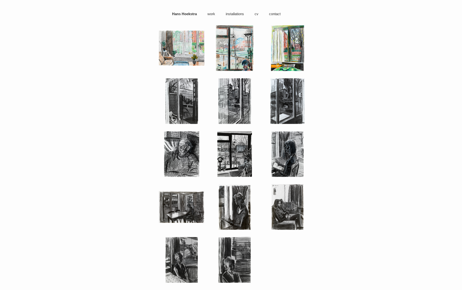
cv (256, 14)
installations (235, 14)
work (211, 14)
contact (275, 14)
